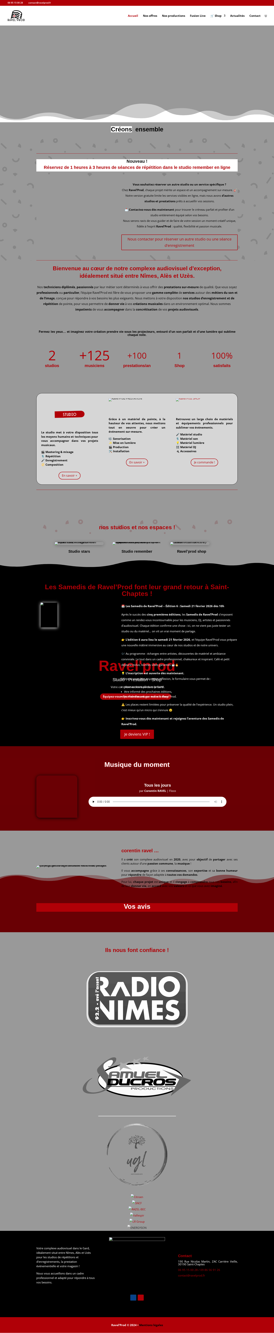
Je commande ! (204, 462)
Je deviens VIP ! (137, 734)
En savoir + (69, 475)
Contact (255, 16)
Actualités (237, 16)
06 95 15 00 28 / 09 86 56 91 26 (199, 1270)
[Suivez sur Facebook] (133, 1298)
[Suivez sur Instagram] (141, 1298)
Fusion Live (198, 16)
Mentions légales (151, 1325)
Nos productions (173, 16)
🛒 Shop (216, 16)
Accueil (133, 16)
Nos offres (150, 16)
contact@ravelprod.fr (191, 1275)
